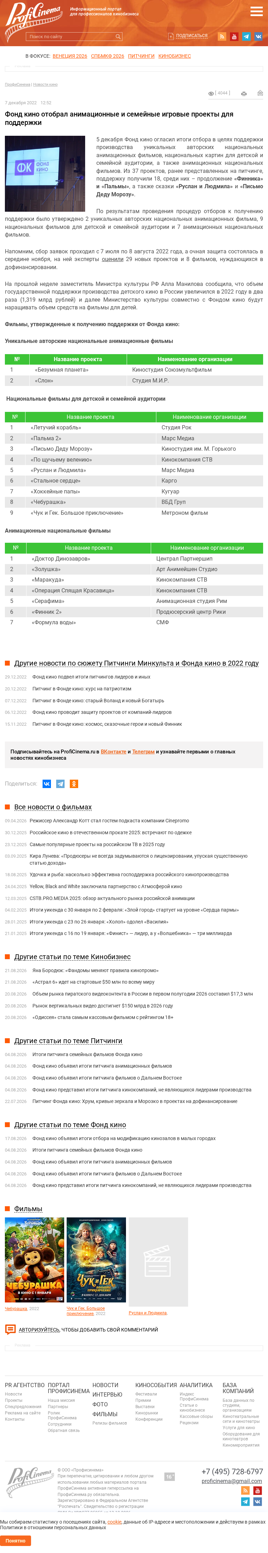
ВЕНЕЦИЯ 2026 (70, 56)
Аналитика (196, 1385)
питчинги (141, 56)
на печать (244, 94)
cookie (114, 1522)
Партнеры (58, 1406)
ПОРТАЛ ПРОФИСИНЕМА (69, 1388)
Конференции (149, 1419)
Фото (100, 1404)
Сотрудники (60, 1424)
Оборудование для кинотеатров (241, 1436)
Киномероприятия (241, 1445)
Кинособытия (156, 1385)
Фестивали (146, 1394)
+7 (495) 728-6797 (232, 1471)
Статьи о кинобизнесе (192, 1408)
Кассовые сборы (196, 1416)
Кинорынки (146, 1413)
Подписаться (192, 35)
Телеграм (143, 752)
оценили (113, 259)
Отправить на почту (260, 93)
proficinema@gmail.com (232, 1481)
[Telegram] (60, 784)
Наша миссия (61, 1400)
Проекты (13, 1400)
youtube (234, 36)
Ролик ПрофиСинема (62, 1415)
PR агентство (25, 1385)
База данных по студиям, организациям (238, 1405)
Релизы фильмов (109, 1423)
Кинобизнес (174, 56)
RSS (222, 36)
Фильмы (105, 1414)
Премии (143, 1400)
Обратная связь (64, 1430)
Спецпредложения (23, 1406)
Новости (13, 1394)
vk (258, 36)
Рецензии (189, 1422)
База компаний (238, 1388)
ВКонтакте (113, 752)
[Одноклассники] (74, 784)
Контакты (14, 1419)
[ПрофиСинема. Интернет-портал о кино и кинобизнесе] (34, 14)
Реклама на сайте (22, 1413)
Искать (118, 36)
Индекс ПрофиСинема (194, 1396)
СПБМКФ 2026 (107, 56)
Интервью (107, 1394)
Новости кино (45, 84)
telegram (246, 36)
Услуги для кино (239, 1427)
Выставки (145, 1406)
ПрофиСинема (17, 84)
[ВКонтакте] (47, 784)
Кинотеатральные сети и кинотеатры (241, 1419)
